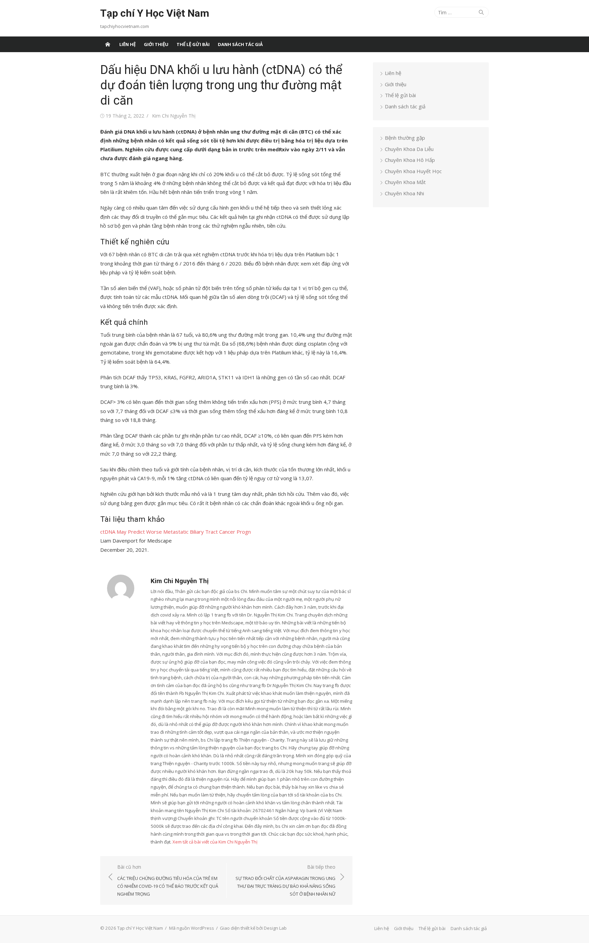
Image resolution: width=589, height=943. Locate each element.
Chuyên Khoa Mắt (405, 182)
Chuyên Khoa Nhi (404, 193)
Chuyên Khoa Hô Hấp (410, 159)
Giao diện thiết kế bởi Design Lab (253, 928)
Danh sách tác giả (240, 44)
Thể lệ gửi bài (193, 44)
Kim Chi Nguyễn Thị (174, 115)
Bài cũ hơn (167, 880)
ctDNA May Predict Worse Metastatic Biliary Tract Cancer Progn (175, 531)
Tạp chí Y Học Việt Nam (154, 13)
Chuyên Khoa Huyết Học (413, 171)
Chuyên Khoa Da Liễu (409, 149)
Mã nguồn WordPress (191, 928)
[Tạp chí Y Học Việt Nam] (107, 44)
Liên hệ (127, 44)
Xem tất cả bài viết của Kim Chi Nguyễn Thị (214, 842)
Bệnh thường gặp (405, 137)
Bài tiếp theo (285, 880)
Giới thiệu (156, 44)
